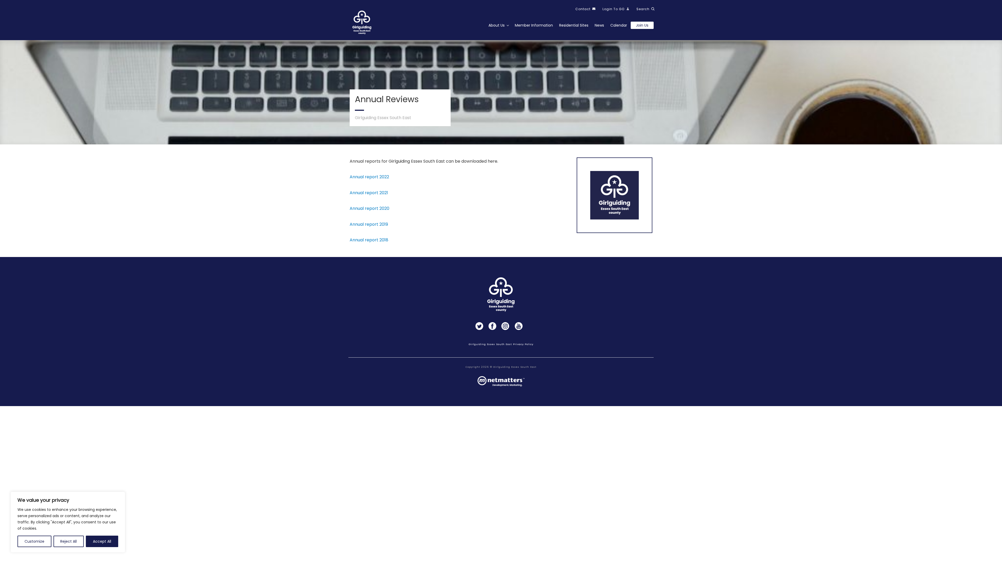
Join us (642, 25)
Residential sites (573, 25)
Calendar (618, 25)
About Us (496, 25)
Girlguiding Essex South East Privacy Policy (501, 344)
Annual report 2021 (369, 193)
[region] (67, 522)
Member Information (534, 25)
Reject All (68, 541)
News (599, 25)
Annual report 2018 (369, 240)
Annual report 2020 (369, 208)
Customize (34, 541)
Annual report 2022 (369, 177)
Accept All (102, 541)
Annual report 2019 (369, 224)
